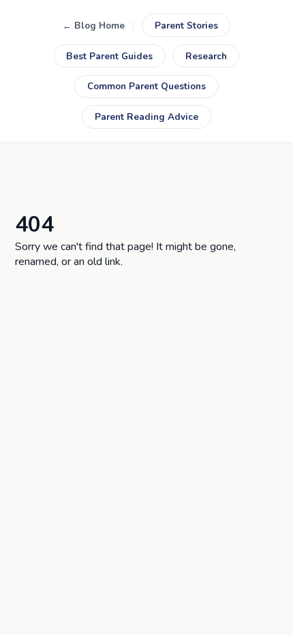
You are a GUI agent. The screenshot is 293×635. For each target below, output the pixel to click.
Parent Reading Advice (146, 116)
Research (206, 56)
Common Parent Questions (146, 86)
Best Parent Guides (109, 56)
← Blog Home (94, 25)
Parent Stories (186, 25)
